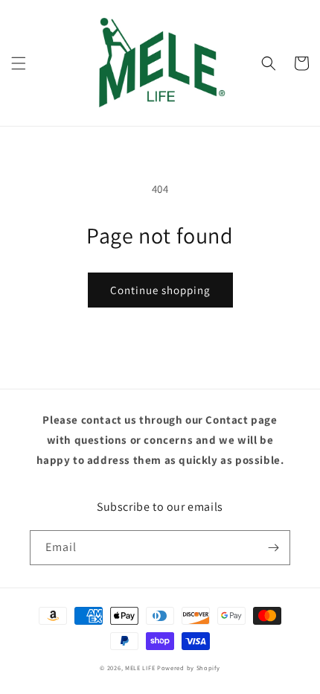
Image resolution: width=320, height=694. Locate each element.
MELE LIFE (140, 667)
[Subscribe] (273, 547)
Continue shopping (160, 290)
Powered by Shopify (188, 667)
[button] (18, 63)
